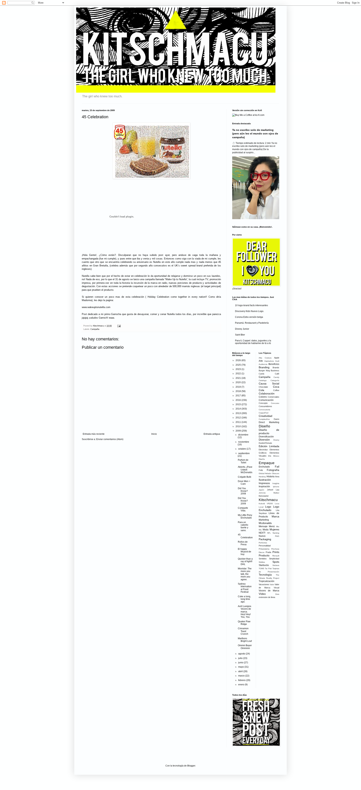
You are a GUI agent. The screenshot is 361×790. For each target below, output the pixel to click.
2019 (238, 387)
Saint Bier (240, 334)
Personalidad (265, 545)
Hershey (262, 477)
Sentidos (263, 558)
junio (241, 662)
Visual (276, 587)
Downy (276, 440)
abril (240, 671)
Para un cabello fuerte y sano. (243, 526)
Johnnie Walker (269, 493)
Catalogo (263, 380)
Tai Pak (268, 568)
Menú (272, 526)
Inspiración (264, 486)
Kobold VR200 (266, 504)
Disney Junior (242, 329)
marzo (241, 675)
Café (277, 374)
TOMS (261, 568)
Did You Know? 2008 (243, 491)
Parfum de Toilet (243, 461)
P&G (277, 536)
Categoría (275, 380)
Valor (272, 584)
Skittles (262, 562)
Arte (261, 361)
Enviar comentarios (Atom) (109, 439)
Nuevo (262, 536)
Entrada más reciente (94, 434)
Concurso (275, 403)
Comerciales (273, 397)
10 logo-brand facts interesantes (251, 305)
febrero (242, 680)
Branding (264, 367)
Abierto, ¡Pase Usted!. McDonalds (245, 470)
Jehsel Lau (273, 490)
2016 (238, 400)
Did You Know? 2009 (243, 501)
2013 (238, 413)
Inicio (154, 434)
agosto (242, 653)
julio (240, 658)
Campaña (94, 329)
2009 (238, 430)
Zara (277, 594)
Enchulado (264, 466)
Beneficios (273, 364)
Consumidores (265, 406)
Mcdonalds (265, 523)
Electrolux (263, 449)
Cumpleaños (264, 419)
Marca (275, 516)
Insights (275, 483)
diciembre (243, 434)
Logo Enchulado (269, 508)
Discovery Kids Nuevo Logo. (249, 311)
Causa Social (269, 383)
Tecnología (265, 574)
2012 (238, 417)
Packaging (265, 539)
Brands (276, 367)
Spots (275, 561)
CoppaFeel (263, 413)
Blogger (191, 765)
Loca (277, 504)
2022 (238, 373)
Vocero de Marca (269, 590)
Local (261, 507)
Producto (264, 555)
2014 (238, 408)
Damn (276, 419)
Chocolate (263, 387)
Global (261, 473)
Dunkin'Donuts (265, 443)
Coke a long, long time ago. (244, 599)
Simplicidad (274, 558)
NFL (269, 533)
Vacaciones (264, 584)
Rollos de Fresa (243, 543)
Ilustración (265, 479)
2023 (238, 369)
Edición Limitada (269, 446)
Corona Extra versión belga (249, 317)
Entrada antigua (212, 434)
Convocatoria (264, 410)
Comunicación (266, 400)
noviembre (243, 442)
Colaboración (267, 393)
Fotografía (273, 469)
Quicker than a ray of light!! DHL (245, 561)
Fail (277, 466)
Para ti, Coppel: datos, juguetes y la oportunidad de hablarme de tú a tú (253, 342)
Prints (275, 552)
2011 (238, 422)
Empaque (267, 463)
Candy (276, 377)
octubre (242, 449)
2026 (238, 360)
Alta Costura (265, 358)
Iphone (276, 487)
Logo (268, 506)
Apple (276, 358)
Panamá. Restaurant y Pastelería (252, 323)
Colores (263, 397)
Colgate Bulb (244, 477)
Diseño (264, 426)
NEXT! (262, 532)
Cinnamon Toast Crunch (243, 631)
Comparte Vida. (243, 509)
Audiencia (263, 364)
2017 (238, 395)
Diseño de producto (269, 431)
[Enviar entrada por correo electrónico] (118, 326)
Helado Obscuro (272, 473)
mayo (241, 667)
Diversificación (266, 436)
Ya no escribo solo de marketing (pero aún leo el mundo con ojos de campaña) (255, 133)
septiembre (244, 453)
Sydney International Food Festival (245, 588)
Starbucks (264, 565)
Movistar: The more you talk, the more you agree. (245, 574)
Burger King (264, 370)
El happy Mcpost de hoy (244, 552)
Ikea (277, 476)
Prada (268, 552)
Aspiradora (269, 361)
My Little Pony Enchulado (245, 516)
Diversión (264, 439)
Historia (271, 476)
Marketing (264, 520)
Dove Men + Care (244, 482)
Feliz (261, 470)
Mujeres (274, 529)
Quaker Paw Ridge (244, 622)
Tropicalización (266, 581)
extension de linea (267, 597)
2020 (238, 382)
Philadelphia (264, 549)
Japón (261, 490)
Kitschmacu (268, 500)
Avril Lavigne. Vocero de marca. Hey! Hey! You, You (245, 611)
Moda (265, 529)
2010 (238, 426)
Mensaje (263, 526)
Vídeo (262, 593)
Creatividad (265, 415)
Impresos (264, 483)
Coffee (276, 390)
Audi (277, 361)
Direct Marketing (269, 422)
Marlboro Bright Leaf (245, 639)
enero (241, 684)
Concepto (263, 403)
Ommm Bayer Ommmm (245, 646)
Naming (276, 533)
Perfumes (263, 543)
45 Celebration (245, 536)
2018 (238, 391)
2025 (238, 365)
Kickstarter (264, 496)
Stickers (275, 565)
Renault (275, 556)
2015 (238, 404)
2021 (238, 378)
